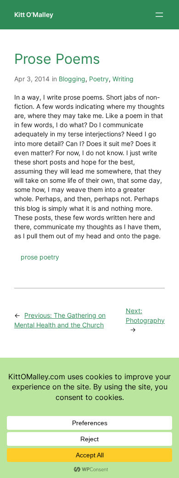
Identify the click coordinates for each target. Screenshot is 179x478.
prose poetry (40, 257)
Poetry (99, 79)
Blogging (72, 79)
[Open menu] (159, 14)
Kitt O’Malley (33, 14)
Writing (123, 79)
